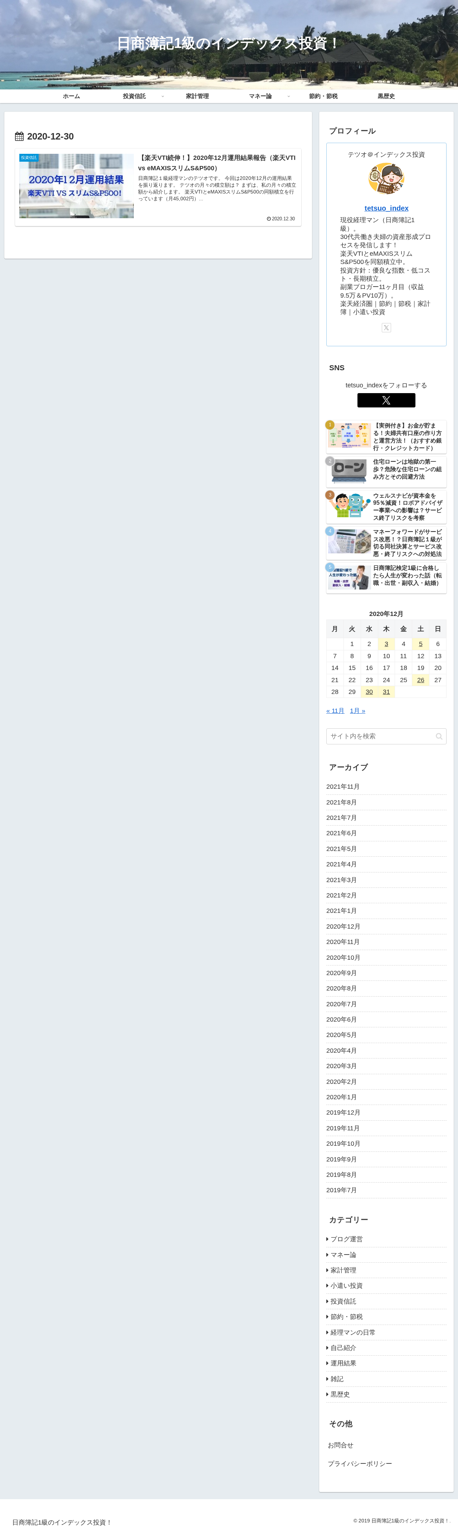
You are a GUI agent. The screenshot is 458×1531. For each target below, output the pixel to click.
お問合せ (341, 1445)
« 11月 (335, 710)
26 (420, 680)
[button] (439, 736)
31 (386, 691)
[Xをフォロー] (386, 327)
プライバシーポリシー (360, 1463)
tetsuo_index (387, 208)
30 (369, 691)
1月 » (357, 710)
